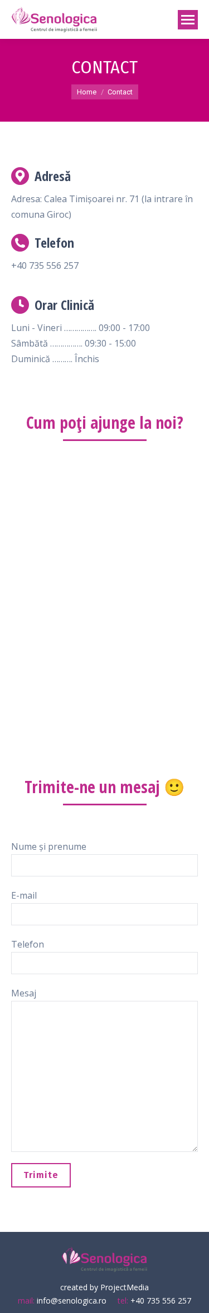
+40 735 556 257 (160, 1300)
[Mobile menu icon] (188, 19)
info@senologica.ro (70, 1300)
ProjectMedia (124, 1287)
